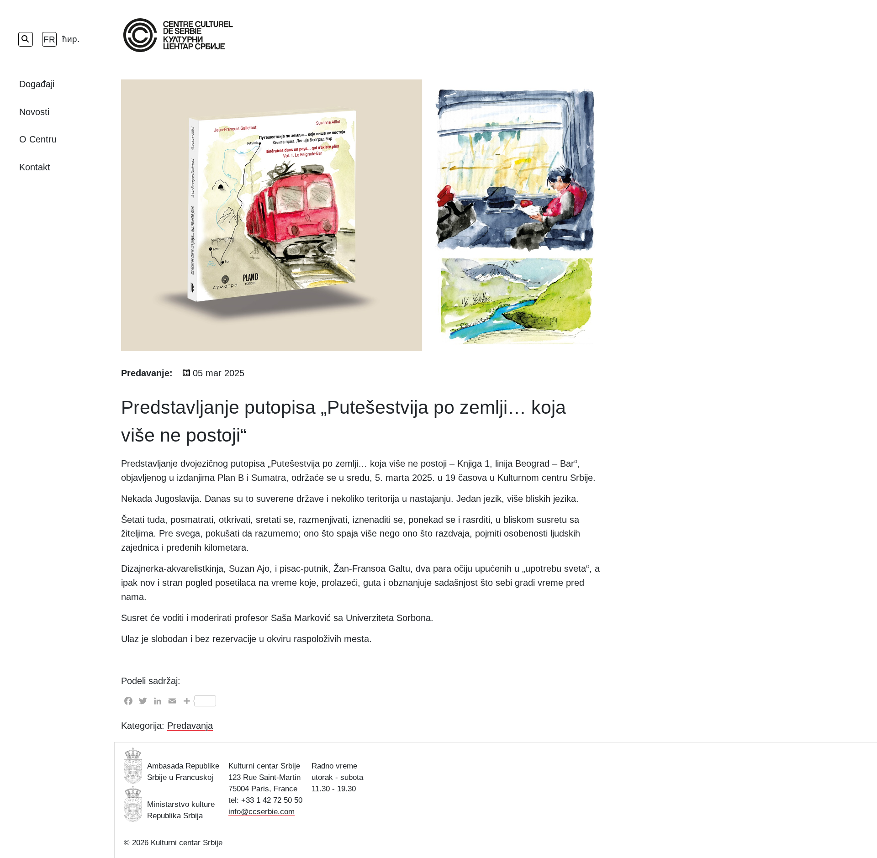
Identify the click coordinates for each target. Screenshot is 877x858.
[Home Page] (178, 35)
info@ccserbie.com (261, 811)
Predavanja (190, 725)
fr (49, 39)
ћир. (69, 39)
